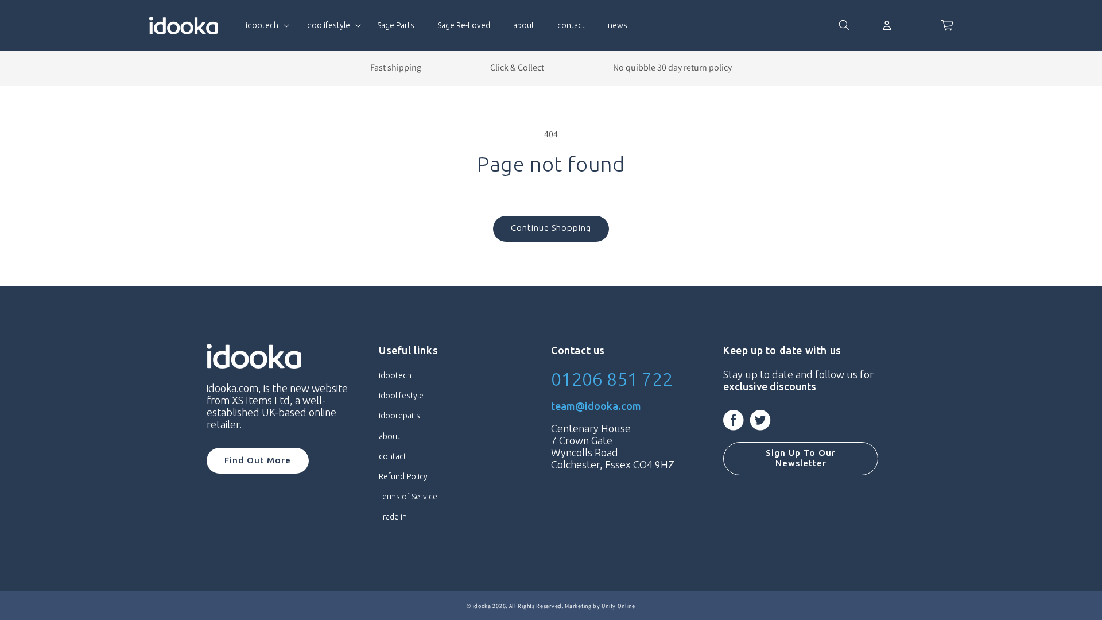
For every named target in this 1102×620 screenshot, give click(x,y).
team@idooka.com (596, 406)
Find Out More (257, 460)
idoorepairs (399, 415)
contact (392, 456)
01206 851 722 (612, 379)
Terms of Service (408, 496)
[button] (264, 25)
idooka (482, 606)
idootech (395, 375)
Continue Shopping (551, 227)
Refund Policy (403, 476)
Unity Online (618, 606)
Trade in (393, 516)
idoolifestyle (401, 395)
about (389, 436)
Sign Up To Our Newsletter (801, 458)
